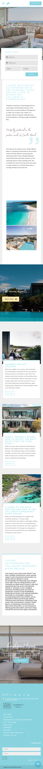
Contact (7, 730)
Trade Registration (13, 732)
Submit (4, 758)
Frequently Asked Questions (18, 719)
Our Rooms (21, 660)
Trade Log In (9, 735)
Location (8, 717)
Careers (7, 727)
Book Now (36, 3)
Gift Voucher (9, 722)
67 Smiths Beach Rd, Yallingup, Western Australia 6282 (22, 699)
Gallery (7, 714)
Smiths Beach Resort (8, 4)
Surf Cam (7, 725)
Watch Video (9, 299)
